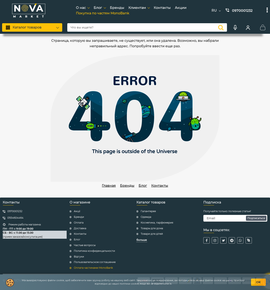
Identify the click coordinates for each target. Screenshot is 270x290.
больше (141, 239)
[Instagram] (215, 240)
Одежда (146, 216)
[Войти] (248, 27)
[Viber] (249, 240)
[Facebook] (206, 240)
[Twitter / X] (223, 240)
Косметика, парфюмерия (157, 222)
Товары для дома (152, 228)
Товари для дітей (152, 233)
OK (258, 282)
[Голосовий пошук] (235, 27)
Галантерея (148, 211)
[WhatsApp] (240, 240)
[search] (221, 27)
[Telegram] (232, 240)
